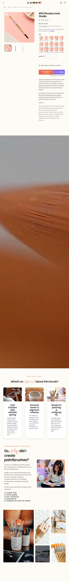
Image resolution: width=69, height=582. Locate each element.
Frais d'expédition (43, 26)
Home (4, 7)
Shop (9, 7)
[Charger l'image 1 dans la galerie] (8, 48)
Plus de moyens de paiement (57, 75)
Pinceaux (14, 7)
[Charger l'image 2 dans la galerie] (15, 48)
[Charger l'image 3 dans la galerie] (23, 48)
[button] (3, 3)
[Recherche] (61, 3)
